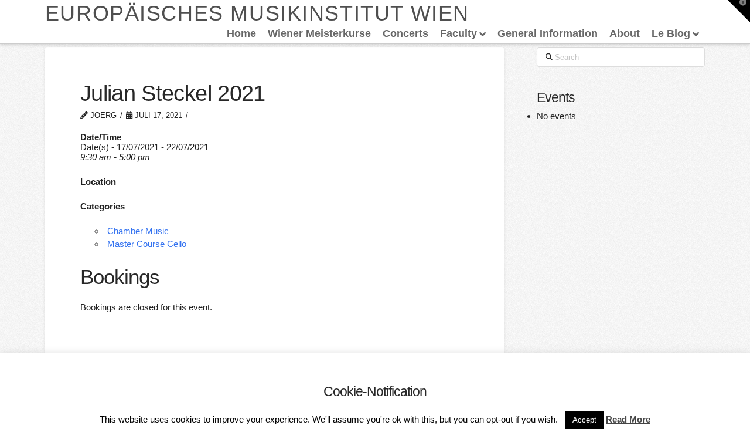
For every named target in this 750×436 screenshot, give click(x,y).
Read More (628, 419)
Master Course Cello (146, 244)
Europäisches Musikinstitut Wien (257, 13)
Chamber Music (138, 231)
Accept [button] (584, 419)
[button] (739, 11)
